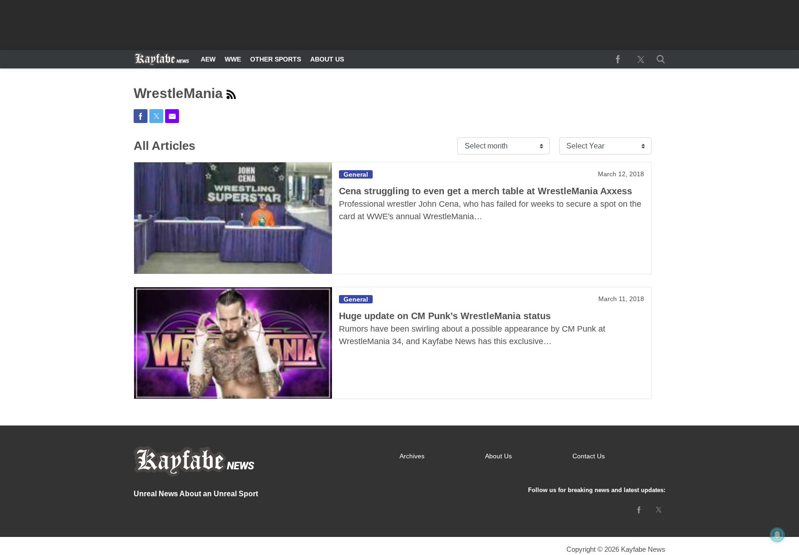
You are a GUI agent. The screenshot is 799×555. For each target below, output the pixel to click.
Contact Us (588, 456)
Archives (412, 456)
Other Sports (275, 59)
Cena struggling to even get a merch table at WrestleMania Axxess (485, 191)
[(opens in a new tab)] (617, 59)
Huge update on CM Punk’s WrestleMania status (445, 316)
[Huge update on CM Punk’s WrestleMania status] (233, 343)
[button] (658, 59)
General (356, 174)
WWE (233, 59)
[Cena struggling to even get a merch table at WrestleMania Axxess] (233, 218)
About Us (327, 59)
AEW (208, 59)
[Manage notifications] (777, 534)
